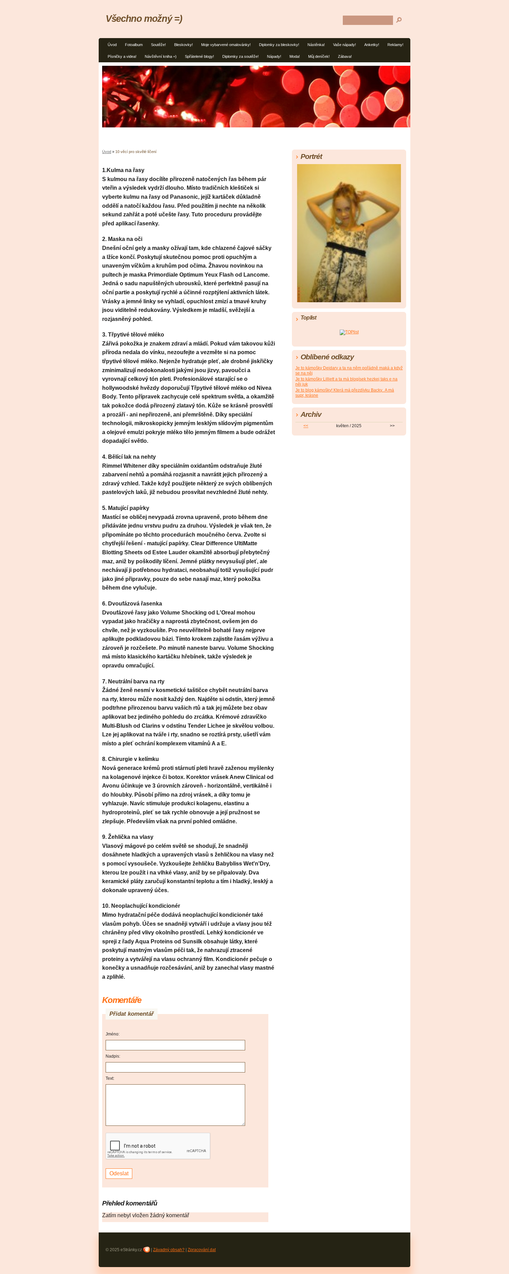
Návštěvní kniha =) (161, 56)
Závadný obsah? (169, 1249)
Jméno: (112, 1034)
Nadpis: (113, 1056)
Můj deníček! (319, 56)
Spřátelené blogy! (199, 56)
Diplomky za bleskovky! (279, 45)
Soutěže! (158, 45)
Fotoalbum (134, 45)
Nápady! (274, 56)
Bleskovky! (183, 45)
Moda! (294, 56)
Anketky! (371, 45)
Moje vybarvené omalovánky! (226, 45)
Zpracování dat (202, 1249)
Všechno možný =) (144, 18)
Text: (110, 1078)
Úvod (112, 45)
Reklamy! (395, 45)
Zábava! (345, 56)
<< (305, 425)
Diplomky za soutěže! (240, 56)
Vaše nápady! (344, 45)
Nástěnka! (316, 45)
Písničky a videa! (122, 56)
